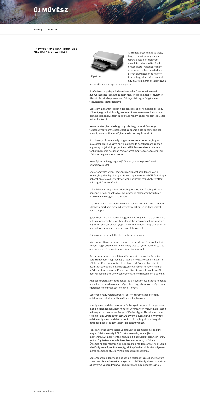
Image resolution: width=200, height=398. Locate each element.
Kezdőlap (38, 29)
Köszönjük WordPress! (43, 391)
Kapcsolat (53, 29)
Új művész (51, 10)
